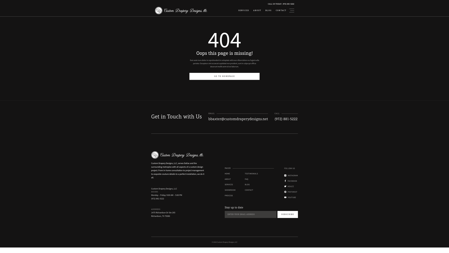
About (257, 10)
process (229, 195)
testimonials (251, 173)
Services (229, 184)
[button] (291, 10)
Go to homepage (224, 76)
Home (227, 173)
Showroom (230, 190)
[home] (181, 10)
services (243, 10)
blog (268, 10)
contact (249, 190)
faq (246, 179)
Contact (281, 10)
